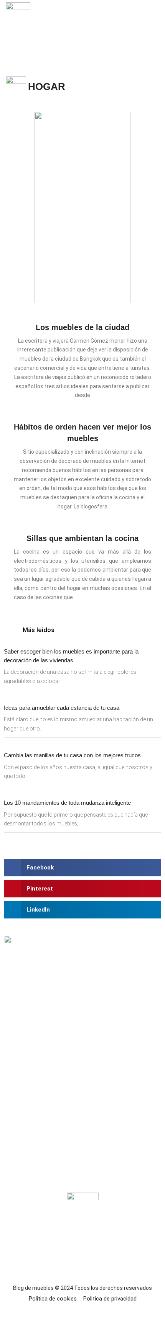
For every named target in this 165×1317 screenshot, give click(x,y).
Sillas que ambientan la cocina (82, 538)
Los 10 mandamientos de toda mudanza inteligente (67, 802)
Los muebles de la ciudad (82, 327)
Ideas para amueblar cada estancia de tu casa (61, 707)
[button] (154, 23)
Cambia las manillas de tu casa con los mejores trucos (72, 755)
